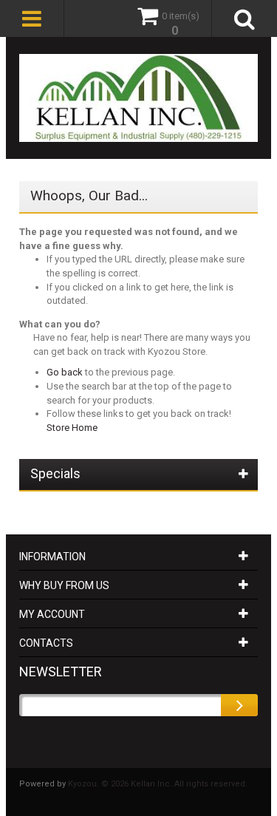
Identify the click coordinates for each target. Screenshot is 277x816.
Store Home (72, 427)
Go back (65, 372)
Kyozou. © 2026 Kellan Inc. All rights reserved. (157, 784)
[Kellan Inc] (139, 98)
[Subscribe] (239, 705)
